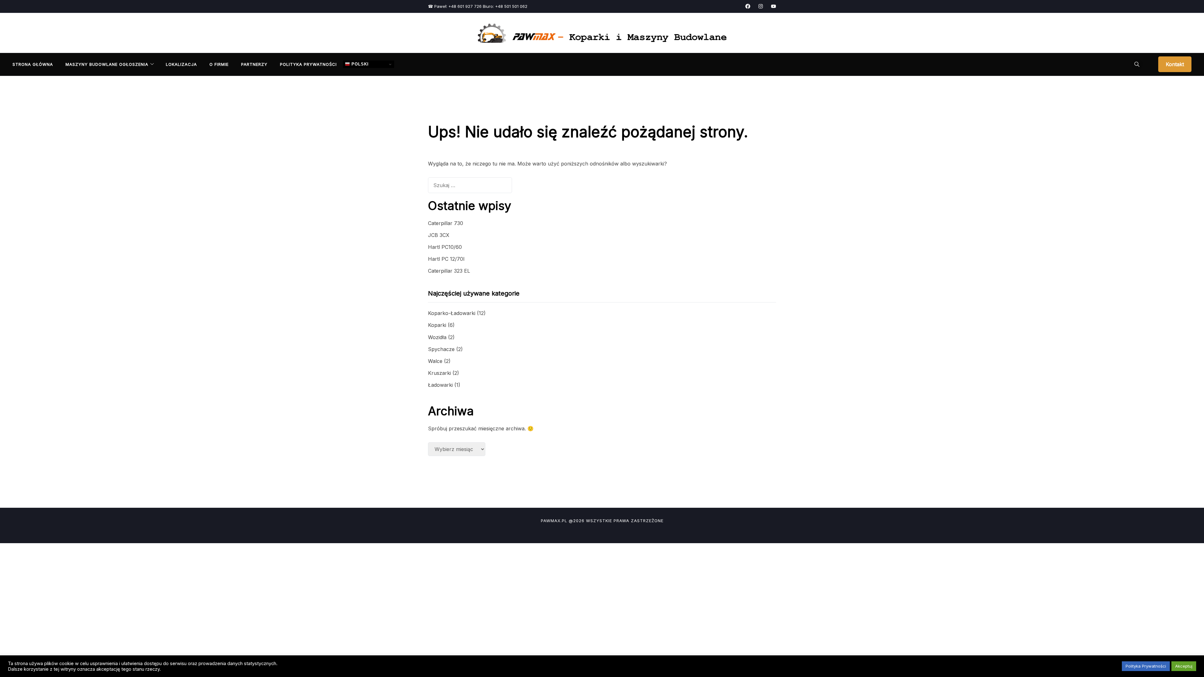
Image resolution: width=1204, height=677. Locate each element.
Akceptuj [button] (1183, 666)
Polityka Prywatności (308, 64)
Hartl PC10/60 (445, 247)
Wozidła (437, 337)
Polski (359, 64)
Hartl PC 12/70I (446, 259)
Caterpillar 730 (445, 223)
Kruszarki (439, 373)
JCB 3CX (438, 235)
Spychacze (441, 349)
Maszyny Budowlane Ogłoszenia (107, 64)
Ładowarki (440, 385)
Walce (435, 361)
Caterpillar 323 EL (449, 271)
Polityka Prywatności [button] (1146, 666)
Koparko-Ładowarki (451, 313)
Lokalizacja (181, 64)
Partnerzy (254, 64)
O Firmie (219, 64)
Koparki (437, 325)
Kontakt (1175, 64)
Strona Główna (33, 64)
